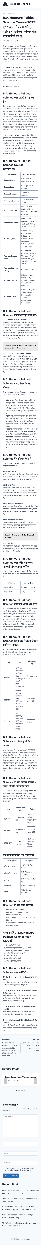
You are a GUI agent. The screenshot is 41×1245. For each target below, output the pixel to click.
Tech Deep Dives (8, 14)
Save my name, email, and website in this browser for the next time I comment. (19, 1169)
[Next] (35, 1081)
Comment (8, 1117)
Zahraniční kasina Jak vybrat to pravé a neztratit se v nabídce (30, 1045)
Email (6, 1153)
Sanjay (7, 40)
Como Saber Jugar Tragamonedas (20, 1077)
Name (7, 1144)
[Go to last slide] (5, 1081)
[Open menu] (37, 3)
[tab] (16, 1090)
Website (7, 1163)
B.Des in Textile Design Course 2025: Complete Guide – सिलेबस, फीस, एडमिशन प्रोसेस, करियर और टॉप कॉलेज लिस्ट (10, 1048)
